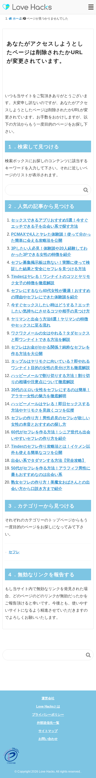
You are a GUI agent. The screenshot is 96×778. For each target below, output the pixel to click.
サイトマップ (48, 731)
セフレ (14, 552)
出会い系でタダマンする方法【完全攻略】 (48, 460)
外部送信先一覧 (48, 723)
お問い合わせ (48, 739)
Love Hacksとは (48, 706)
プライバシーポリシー (48, 714)
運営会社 (48, 698)
